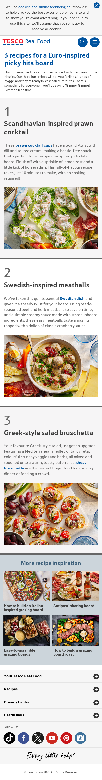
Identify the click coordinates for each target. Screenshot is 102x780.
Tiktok (9, 738)
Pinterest (66, 738)
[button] (51, 676)
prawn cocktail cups (33, 145)
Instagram (80, 738)
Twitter (38, 738)
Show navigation (95, 42)
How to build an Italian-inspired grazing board (24, 607)
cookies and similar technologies (44, 6)
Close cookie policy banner (97, 5)
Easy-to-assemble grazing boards (19, 652)
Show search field (83, 42)
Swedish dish (72, 298)
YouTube (52, 738)
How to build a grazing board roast (72, 652)
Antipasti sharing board (73, 605)
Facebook (23, 738)
